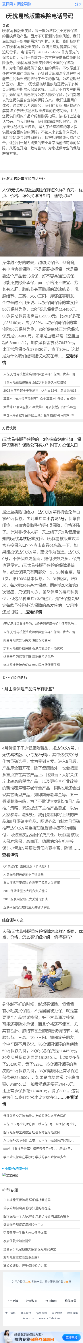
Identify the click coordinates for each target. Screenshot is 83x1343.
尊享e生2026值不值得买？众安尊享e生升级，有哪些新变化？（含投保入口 (41, 399)
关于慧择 (10, 1313)
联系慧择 (26, 1313)
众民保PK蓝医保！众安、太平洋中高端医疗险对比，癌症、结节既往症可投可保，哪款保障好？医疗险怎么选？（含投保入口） (41, 1140)
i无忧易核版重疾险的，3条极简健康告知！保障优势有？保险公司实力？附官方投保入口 (41, 623)
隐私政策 (72, 1313)
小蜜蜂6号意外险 (16, 1169)
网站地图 (57, 1313)
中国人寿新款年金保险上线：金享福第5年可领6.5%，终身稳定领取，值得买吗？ (41, 415)
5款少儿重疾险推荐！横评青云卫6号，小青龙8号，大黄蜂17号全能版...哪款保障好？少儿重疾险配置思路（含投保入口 (41, 1149)
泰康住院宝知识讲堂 (17, 1241)
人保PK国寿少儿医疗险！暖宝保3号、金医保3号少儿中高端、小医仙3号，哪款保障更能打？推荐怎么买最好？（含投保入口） (41, 1124)
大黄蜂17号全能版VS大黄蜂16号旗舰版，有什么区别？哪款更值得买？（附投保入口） (41, 407)
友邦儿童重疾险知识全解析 (22, 1257)
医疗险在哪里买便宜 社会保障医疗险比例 (31, 1132)
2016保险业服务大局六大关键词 (25, 891)
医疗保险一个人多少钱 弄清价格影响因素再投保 (36, 1216)
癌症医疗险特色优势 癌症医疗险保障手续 (31, 665)
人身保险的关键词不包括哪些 (23, 874)
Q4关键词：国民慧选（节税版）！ (27, 866)
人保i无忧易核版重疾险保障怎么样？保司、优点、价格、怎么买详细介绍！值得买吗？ (41, 374)
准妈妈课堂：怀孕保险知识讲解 (25, 1265)
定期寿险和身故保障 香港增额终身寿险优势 (33, 648)
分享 (78, 4)
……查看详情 (30, 612)
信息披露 (41, 1313)
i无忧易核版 (20, 539)
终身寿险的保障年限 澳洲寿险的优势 (28, 656)
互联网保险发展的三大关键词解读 (26, 907)
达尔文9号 (47, 512)
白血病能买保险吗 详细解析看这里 (27, 1200)
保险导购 (23, 4)
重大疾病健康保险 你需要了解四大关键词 (31, 882)
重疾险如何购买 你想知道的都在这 (27, 1208)
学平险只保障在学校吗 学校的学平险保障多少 (34, 1157)
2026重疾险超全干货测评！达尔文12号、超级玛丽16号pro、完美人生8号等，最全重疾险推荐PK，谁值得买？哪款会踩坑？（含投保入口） (41, 390)
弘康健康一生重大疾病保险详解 (25, 1233)
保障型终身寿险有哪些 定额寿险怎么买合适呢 (34, 1116)
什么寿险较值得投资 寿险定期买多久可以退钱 (34, 382)
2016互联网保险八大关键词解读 (25, 899)
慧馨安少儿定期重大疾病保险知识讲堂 (29, 1249)
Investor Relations (49, 1318)
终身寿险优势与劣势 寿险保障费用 (27, 640)
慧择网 (7, 4)
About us (28, 1318)
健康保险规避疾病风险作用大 (23, 1224)
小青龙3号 (55, 519)
